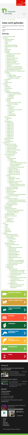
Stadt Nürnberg (20, 3)
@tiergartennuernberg (15, 409)
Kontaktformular (5, 401)
